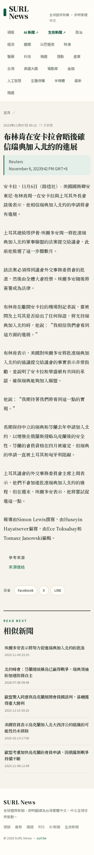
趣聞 (27, 44)
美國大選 (31, 68)
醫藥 (10, 56)
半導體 (59, 80)
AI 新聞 (29, 32)
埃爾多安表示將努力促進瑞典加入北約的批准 (45, 648)
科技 (27, 56)
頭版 (10, 32)
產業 (76, 56)
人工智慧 (14, 80)
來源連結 (17, 567)
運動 (60, 56)
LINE (57, 590)
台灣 (10, 68)
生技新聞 (55, 32)
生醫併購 (38, 80)
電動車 (52, 68)
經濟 (10, 44)
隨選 (10, 92)
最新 (77, 80)
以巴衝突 (47, 44)
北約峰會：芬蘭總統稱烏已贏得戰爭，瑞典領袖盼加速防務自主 (47, 672)
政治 (78, 32)
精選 (43, 56)
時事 (67, 44)
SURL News (19, 12)
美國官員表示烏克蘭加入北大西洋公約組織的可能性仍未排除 (47, 727)
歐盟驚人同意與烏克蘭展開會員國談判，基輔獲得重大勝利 (47, 700)
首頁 (7, 112)
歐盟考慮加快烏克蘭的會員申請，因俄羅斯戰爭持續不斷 (47, 755)
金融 (70, 68)
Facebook (25, 590)
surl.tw (41, 838)
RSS (41, 826)
